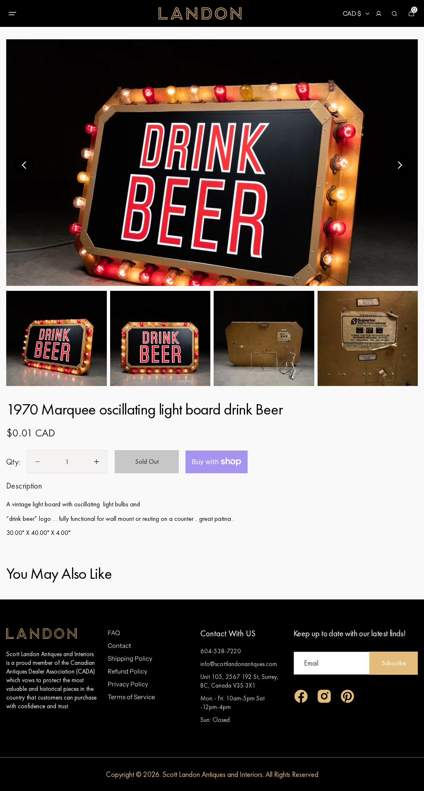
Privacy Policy (128, 684)
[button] (12, 14)
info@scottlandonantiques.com (238, 664)
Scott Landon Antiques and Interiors (212, 774)
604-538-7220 (220, 651)
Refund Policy (127, 671)
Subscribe (393, 663)
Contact (119, 646)
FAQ (114, 633)
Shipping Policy (130, 658)
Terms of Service (131, 697)
